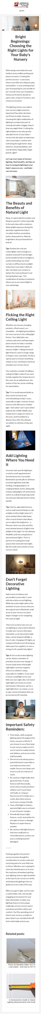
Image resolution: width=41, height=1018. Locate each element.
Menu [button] (21, 11)
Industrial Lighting (20, 4)
